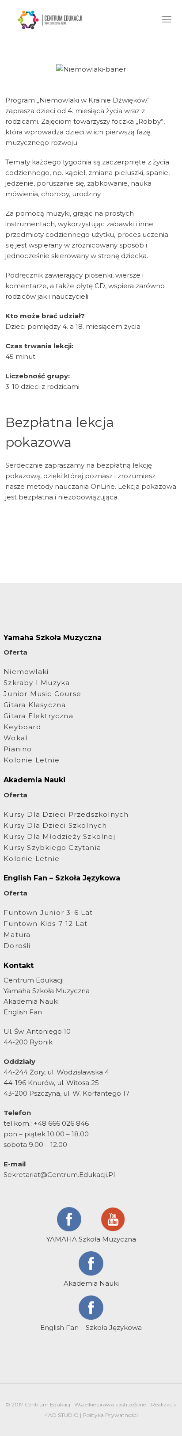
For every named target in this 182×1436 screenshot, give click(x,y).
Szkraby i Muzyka (37, 682)
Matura (17, 934)
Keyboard (22, 727)
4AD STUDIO (62, 1415)
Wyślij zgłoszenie (91, 541)
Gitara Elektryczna (38, 716)
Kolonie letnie (32, 760)
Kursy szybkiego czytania (52, 847)
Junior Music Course (42, 693)
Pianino (18, 749)
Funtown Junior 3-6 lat (48, 912)
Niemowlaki (26, 671)
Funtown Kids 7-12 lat (45, 923)
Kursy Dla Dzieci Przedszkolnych (66, 814)
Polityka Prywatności (110, 1415)
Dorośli (17, 945)
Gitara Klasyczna (35, 705)
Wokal (15, 738)
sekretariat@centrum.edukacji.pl (59, 1174)
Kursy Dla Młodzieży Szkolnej (59, 836)
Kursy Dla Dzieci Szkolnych (55, 825)
